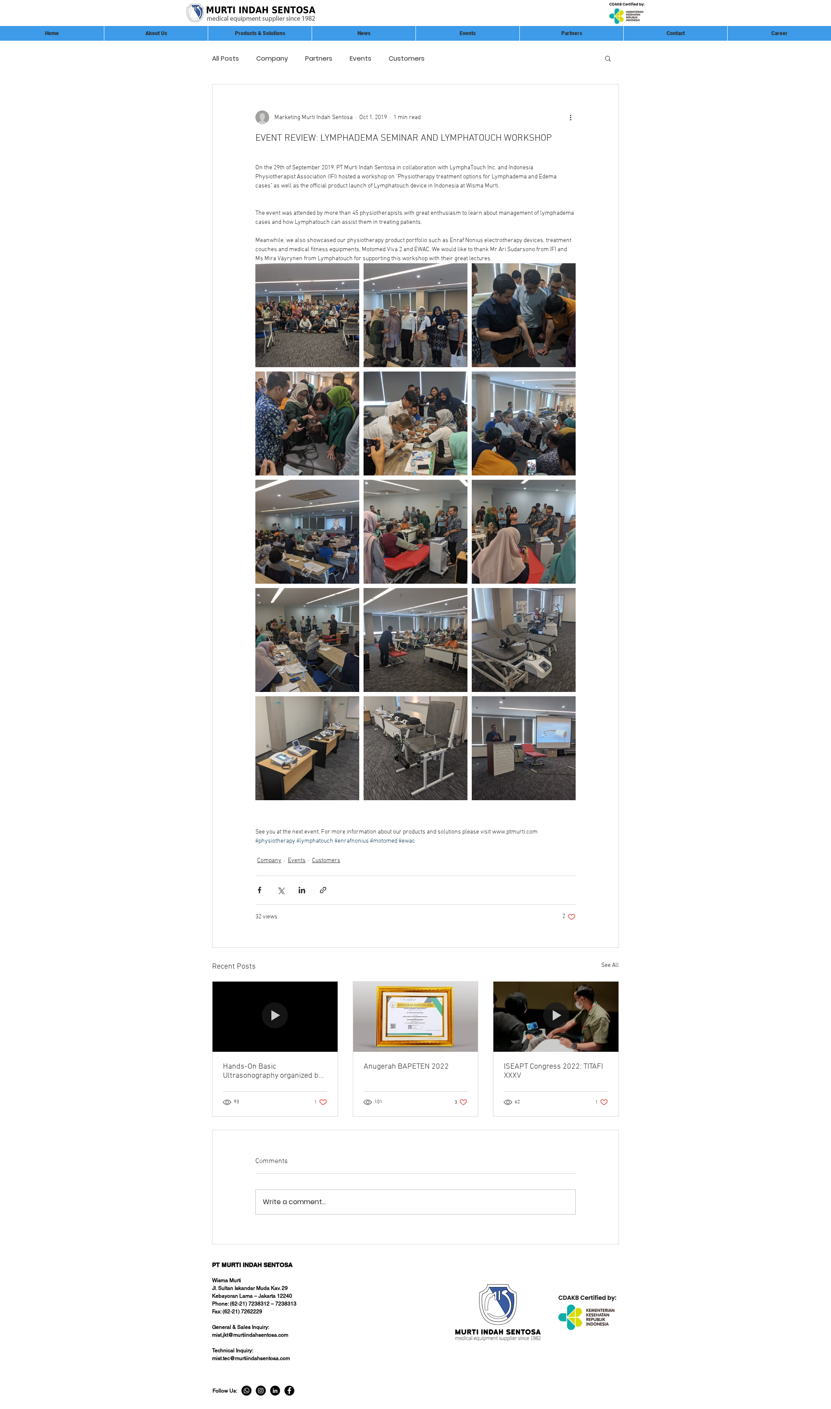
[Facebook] (289, 1391)
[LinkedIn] (275, 1391)
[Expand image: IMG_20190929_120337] (415, 748)
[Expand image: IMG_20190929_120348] (307, 748)
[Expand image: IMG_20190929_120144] (524, 532)
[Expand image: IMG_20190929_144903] (415, 423)
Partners (318, 58)
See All (610, 965)
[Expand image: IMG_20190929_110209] (307, 640)
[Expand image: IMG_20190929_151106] (307, 315)
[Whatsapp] (246, 1391)
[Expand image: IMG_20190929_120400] (524, 640)
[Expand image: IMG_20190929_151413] (415, 315)
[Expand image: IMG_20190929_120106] (415, 532)
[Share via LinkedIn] (302, 890)
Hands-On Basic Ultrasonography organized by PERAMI (272, 1071)
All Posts (225, 58)
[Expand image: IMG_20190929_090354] (524, 748)
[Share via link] (323, 890)
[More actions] (570, 117)
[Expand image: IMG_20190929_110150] (415, 640)
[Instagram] (261, 1391)
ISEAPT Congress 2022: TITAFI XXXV (553, 1071)
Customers (407, 58)
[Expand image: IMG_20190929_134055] (307, 532)
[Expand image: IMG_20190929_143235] (524, 423)
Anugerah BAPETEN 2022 (406, 1066)
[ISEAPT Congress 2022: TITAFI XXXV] (555, 1017)
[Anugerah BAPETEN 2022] (415, 1017)
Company (272, 58)
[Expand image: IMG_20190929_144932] (524, 315)
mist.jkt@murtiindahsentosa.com (250, 1335)
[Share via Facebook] (259, 890)
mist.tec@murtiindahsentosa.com (251, 1358)
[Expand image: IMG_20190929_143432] (307, 423)
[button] (571, 33)
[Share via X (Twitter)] (281, 890)
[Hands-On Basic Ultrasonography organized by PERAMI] (275, 1017)
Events (360, 58)
